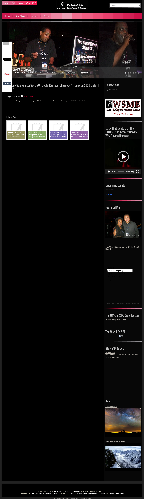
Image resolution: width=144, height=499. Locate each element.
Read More (77, 72)
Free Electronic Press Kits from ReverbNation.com (123, 303)
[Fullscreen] (137, 171)
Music (14, 3)
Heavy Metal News (116, 493)
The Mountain (111, 407)
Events (5, 3)
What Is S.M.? (31, 3)
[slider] (121, 171)
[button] (123, 156)
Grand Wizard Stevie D (16, 69)
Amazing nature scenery (115, 441)
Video (21, 3)
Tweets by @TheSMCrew (115, 320)
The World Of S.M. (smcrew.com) (66, 491)
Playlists (34, 16)
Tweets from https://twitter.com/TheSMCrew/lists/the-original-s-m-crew (121, 355)
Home (7, 16)
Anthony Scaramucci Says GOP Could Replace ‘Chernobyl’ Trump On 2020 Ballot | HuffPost (51, 101)
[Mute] (132, 171)
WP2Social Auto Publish (61, 498)
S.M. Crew (28, 96)
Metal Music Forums (96, 493)
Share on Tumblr (7, 83)
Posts (46, 16)
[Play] (109, 171)
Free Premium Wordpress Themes (44, 493)
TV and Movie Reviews (77, 493)
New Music (20, 16)
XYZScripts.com (85, 498)
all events (109, 195)
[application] (123, 156)
